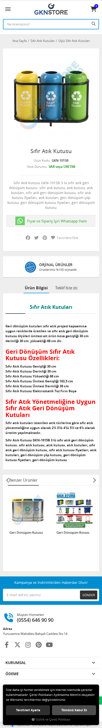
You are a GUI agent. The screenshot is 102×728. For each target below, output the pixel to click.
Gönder (88, 595)
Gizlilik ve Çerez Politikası (53, 719)
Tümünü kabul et (74, 710)
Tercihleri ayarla (28, 710)
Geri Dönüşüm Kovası (72, 533)
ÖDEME (12, 673)
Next (94, 480)
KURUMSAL (15, 662)
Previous (7, 480)
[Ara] (94, 23)
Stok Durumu (37, 166)
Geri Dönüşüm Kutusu (26, 533)
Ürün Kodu (42, 160)
